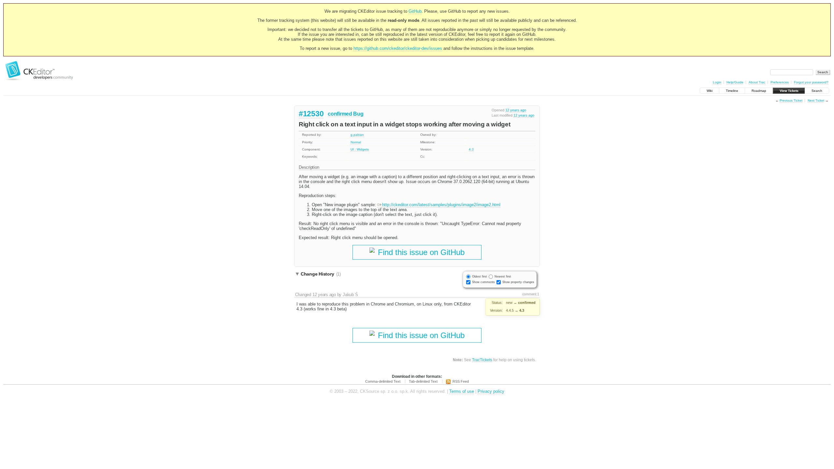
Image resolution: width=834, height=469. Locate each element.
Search (817, 90)
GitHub (415, 11)
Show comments (483, 282)
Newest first (503, 276)
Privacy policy (491, 391)
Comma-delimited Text (382, 381)
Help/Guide (734, 82)
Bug (358, 114)
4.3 (471, 149)
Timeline (732, 90)
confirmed (340, 114)
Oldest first (479, 276)
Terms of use (461, 391)
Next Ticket (816, 100)
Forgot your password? (811, 82)
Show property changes (518, 282)
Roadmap (759, 90)
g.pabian (357, 134)
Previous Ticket (791, 100)
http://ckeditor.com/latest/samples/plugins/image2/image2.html (441, 204)
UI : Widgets (360, 149)
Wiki (709, 90)
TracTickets (482, 360)
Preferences (779, 82)
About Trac (757, 82)
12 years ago (515, 110)
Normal (356, 142)
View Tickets (789, 90)
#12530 (311, 113)
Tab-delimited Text (423, 381)
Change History (321, 274)
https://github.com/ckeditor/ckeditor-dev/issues (397, 48)
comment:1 (530, 294)
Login (717, 82)
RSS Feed (461, 381)
